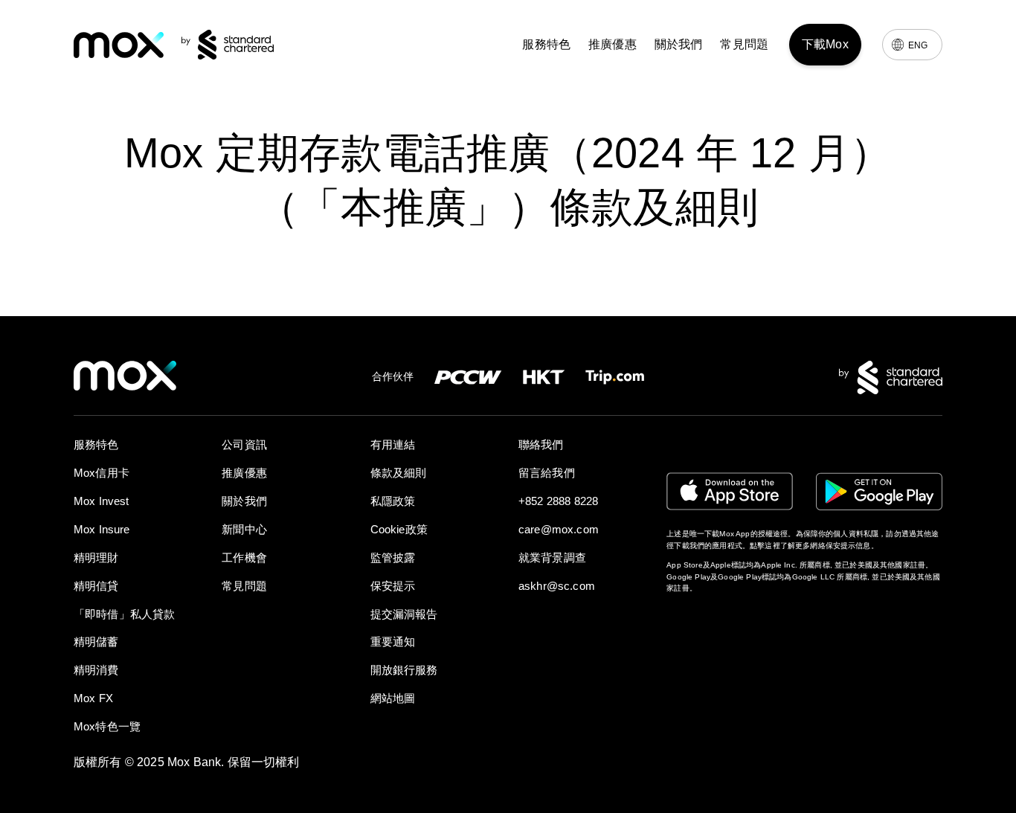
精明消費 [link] (96, 669)
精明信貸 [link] (96, 585)
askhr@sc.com (556, 585)
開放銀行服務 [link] (404, 669)
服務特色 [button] (546, 44)
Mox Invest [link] (101, 501)
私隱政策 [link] (393, 501)
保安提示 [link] (393, 585)
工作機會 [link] (244, 557)
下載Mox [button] (825, 44)
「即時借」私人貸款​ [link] (124, 614)
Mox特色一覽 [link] (107, 726)
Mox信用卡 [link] (101, 472)
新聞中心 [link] (244, 529)
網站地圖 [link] (393, 698)
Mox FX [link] (93, 698)
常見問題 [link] (744, 44)
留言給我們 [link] (546, 472)
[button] (758, 617)
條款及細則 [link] (398, 472)
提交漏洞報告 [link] (404, 614)
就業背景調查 (552, 557)
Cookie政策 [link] (399, 529)
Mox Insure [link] (102, 529)
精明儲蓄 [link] (96, 641)
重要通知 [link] (393, 641)
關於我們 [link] (679, 44)
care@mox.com (558, 529)
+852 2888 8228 (558, 501)
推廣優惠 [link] (612, 44)
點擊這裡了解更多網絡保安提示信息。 (814, 546)
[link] (119, 45)
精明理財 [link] (96, 557)
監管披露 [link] (393, 557)
